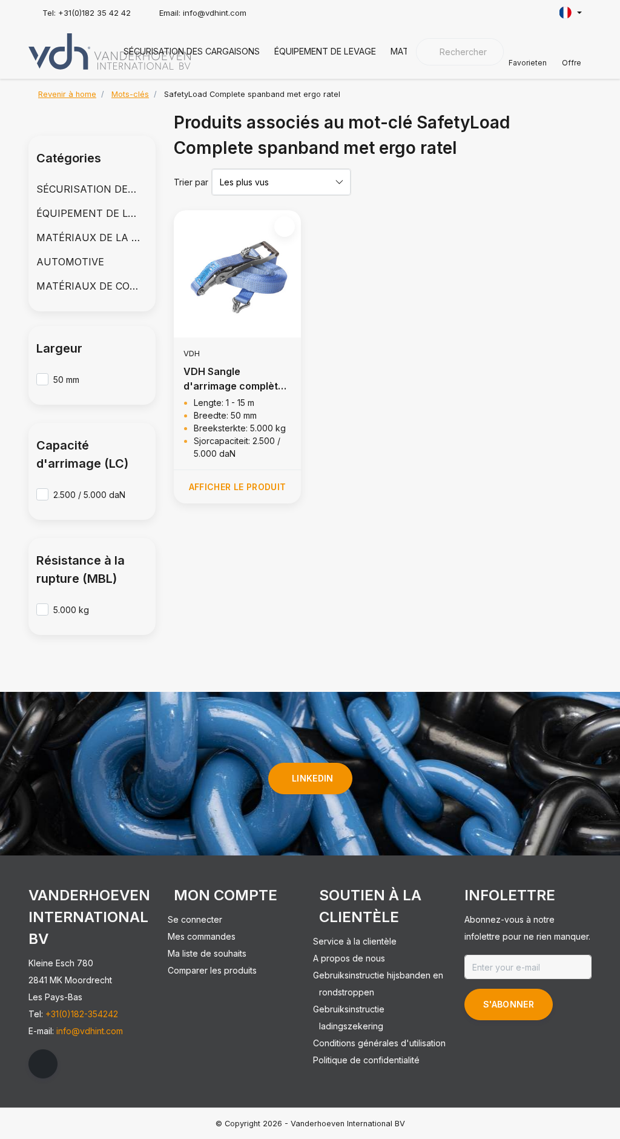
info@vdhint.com (89, 1031)
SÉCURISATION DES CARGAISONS (192, 51)
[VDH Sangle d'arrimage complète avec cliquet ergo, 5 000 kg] (237, 273)
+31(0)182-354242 (81, 1014)
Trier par (191, 182)
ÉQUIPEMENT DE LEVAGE (325, 51)
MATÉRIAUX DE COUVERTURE (92, 286)
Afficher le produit (237, 487)
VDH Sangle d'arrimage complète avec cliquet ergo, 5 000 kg (233, 379)
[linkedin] (43, 1063)
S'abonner (508, 1004)
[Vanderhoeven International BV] (109, 50)
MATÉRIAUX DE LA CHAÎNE (92, 237)
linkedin (313, 778)
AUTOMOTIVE (70, 262)
